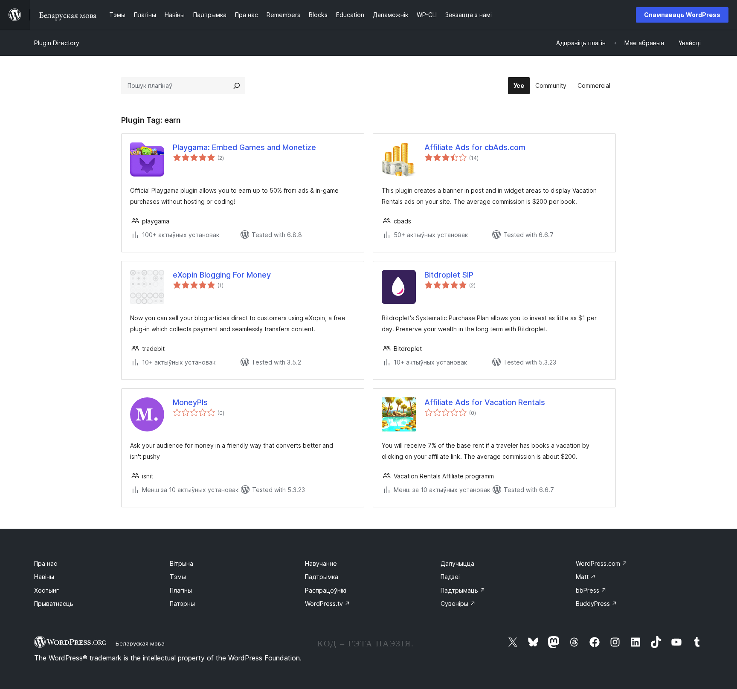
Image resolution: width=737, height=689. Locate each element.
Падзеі (450, 576)
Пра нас (45, 563)
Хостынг (46, 590)
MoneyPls (190, 402)
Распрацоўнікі (325, 590)
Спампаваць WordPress (682, 14)
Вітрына (181, 563)
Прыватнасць (53, 603)
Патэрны (182, 603)
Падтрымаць (463, 590)
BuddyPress (596, 603)
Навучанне (321, 563)
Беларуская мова (140, 643)
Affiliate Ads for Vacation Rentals (484, 402)
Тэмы (178, 576)
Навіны (44, 576)
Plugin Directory (56, 42)
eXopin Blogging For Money (222, 274)
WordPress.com (601, 563)
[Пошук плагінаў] (236, 85)
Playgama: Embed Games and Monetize (244, 147)
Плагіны (181, 590)
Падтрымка (321, 576)
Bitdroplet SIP (448, 274)
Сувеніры (458, 603)
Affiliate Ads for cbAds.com (474, 147)
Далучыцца (457, 563)
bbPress (591, 590)
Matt (586, 576)
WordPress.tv (327, 603)
